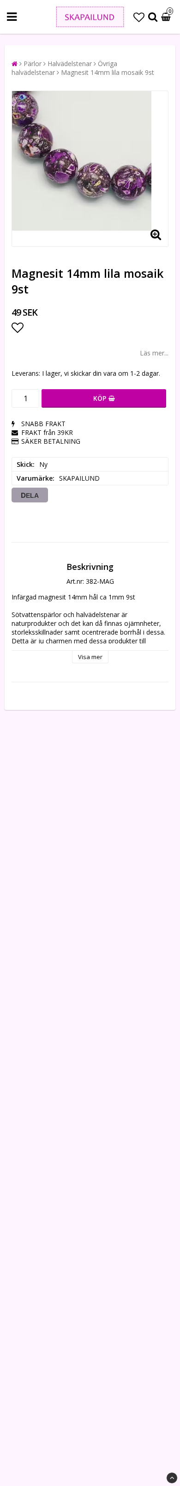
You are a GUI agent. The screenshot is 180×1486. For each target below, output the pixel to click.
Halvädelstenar (70, 63)
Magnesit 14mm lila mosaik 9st (107, 72)
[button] (138, 17)
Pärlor (33, 63)
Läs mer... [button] (154, 353)
